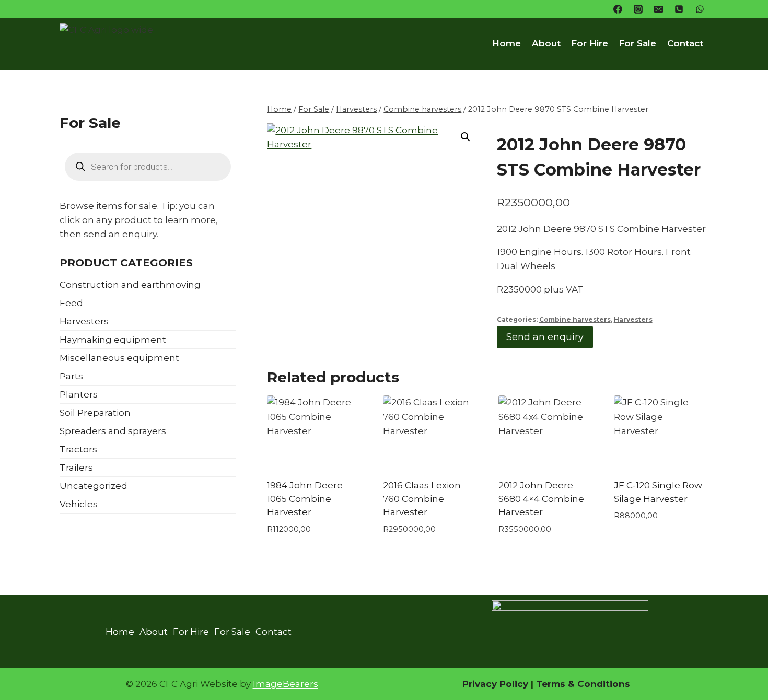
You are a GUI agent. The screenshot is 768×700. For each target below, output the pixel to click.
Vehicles (79, 504)
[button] (465, 136)
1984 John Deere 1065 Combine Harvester (305, 498)
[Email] (659, 9)
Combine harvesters (575, 319)
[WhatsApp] (699, 9)
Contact (685, 43)
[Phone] (679, 9)
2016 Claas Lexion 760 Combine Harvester (422, 498)
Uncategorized (93, 486)
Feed (71, 303)
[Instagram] (638, 9)
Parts (71, 376)
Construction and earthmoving (130, 284)
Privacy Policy (495, 684)
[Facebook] (618, 9)
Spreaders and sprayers (113, 431)
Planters (79, 394)
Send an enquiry (545, 337)
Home (506, 43)
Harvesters (633, 319)
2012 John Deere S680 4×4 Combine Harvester (541, 498)
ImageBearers (285, 684)
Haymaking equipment (113, 339)
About (546, 43)
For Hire (589, 43)
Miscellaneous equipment (119, 358)
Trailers (76, 467)
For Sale (637, 43)
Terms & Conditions (581, 684)
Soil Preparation (95, 412)
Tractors (78, 449)
